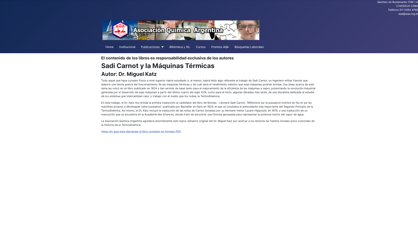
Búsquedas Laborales (249, 47)
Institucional (127, 47)
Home (109, 47)
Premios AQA (220, 47)
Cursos (201, 47)
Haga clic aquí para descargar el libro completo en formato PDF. (141, 131)
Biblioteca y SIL (179, 47)
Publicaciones (150, 47)
